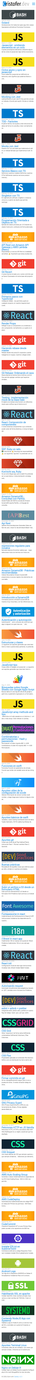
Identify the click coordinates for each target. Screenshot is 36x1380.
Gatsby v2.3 (18, 1377)
